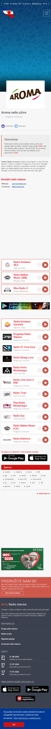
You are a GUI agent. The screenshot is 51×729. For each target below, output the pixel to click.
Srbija (6, 4)
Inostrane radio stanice (10, 644)
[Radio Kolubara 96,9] (7, 265)
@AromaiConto (18, 187)
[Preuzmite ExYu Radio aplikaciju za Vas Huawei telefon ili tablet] (25, 698)
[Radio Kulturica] (7, 440)
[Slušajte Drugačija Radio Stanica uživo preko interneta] (45, 337)
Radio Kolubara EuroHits (22, 323)
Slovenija (46, 4)
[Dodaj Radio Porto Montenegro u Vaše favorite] (39, 370)
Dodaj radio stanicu (12, 593)
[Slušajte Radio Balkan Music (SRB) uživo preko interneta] (45, 278)
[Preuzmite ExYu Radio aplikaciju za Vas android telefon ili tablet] (14, 457)
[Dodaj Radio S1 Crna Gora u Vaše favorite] (39, 348)
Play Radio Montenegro (20, 404)
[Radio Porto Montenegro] (7, 370)
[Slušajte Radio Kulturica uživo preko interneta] (45, 440)
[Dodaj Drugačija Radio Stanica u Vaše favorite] (39, 337)
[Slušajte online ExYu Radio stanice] (7, 12)
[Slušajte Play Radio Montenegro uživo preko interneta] (45, 405)
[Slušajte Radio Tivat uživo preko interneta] (45, 394)
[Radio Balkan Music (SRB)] (7, 277)
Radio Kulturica (21, 438)
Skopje (16, 291)
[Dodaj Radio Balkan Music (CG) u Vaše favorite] (39, 428)
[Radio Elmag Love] (7, 358)
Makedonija (37, 4)
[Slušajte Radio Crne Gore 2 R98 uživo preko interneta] (45, 383)
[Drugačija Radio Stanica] (7, 337)
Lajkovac (17, 268)
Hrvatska (13, 4)
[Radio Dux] (7, 417)
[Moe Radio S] (7, 289)
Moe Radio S (21, 288)
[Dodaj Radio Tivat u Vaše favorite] (39, 394)
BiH (19, 4)
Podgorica (9, 117)
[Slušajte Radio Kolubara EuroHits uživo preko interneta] (45, 324)
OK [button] (14, 725)
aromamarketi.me (19, 184)
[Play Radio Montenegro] (7, 405)
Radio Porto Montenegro (20, 369)
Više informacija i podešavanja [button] (26, 718)
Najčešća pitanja (7, 639)
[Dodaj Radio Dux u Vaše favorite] (39, 417)
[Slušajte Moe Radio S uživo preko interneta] (45, 289)
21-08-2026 (14, 657)
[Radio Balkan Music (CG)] (7, 428)
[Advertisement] (25, 49)
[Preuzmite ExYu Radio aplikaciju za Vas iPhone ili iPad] (39, 457)
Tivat (15, 374)
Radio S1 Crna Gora (24, 347)
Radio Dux (19, 415)
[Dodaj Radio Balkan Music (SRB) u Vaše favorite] (39, 277)
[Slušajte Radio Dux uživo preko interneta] (45, 417)
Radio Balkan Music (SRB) (21, 276)
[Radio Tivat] (7, 394)
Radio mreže (6, 634)
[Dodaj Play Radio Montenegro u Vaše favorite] (39, 405)
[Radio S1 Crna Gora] (7, 348)
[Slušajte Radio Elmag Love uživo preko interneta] (45, 359)
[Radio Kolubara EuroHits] (7, 324)
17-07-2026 (14, 672)
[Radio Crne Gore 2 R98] (7, 382)
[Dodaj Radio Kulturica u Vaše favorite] (39, 440)
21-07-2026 (14, 664)
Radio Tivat (19, 392)
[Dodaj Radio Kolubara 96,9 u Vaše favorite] (39, 265)
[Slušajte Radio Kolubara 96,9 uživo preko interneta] (45, 265)
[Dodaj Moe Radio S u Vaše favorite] (39, 289)
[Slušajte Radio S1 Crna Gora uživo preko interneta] (45, 348)
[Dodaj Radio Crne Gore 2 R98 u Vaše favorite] (39, 382)
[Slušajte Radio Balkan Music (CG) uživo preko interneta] (45, 428)
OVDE (40, 146)
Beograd (17, 281)
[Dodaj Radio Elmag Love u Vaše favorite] (39, 359)
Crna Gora (27, 4)
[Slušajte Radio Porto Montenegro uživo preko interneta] (45, 370)
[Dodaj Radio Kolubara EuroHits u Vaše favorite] (39, 324)
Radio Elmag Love (23, 357)
